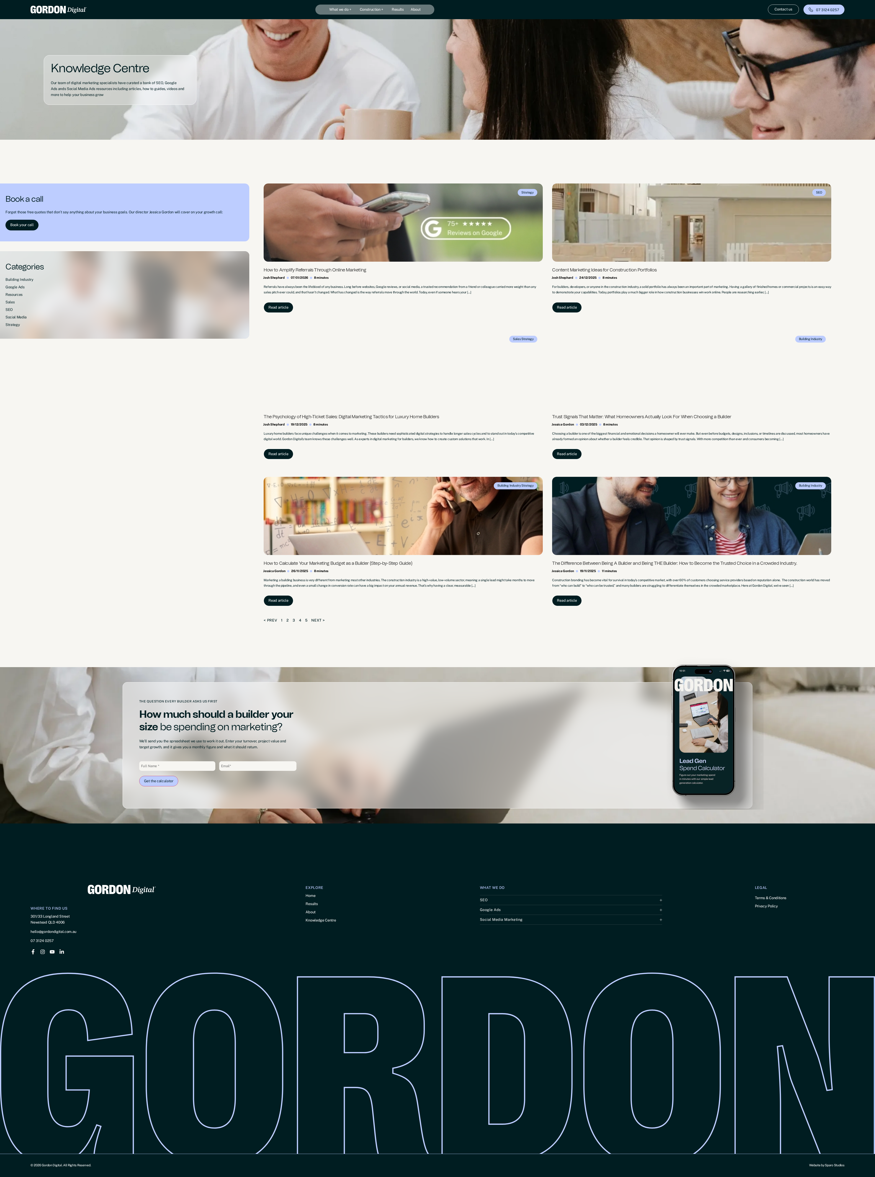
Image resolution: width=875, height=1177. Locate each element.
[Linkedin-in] (61, 951)
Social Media (16, 317)
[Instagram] (42, 951)
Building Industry (19, 279)
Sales (10, 302)
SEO (9, 309)
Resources (14, 294)
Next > (318, 620)
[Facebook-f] (33, 951)
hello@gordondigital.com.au (53, 931)
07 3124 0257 (42, 941)
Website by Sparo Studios (826, 1165)
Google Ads (15, 287)
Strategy (12, 325)
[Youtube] (52, 951)
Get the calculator (158, 781)
